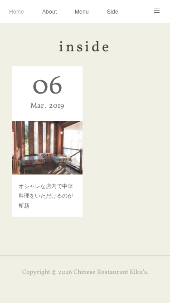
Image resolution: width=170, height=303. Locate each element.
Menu (82, 11)
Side (112, 11)
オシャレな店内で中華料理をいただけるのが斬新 (46, 195)
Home (16, 11)
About (49, 11)
